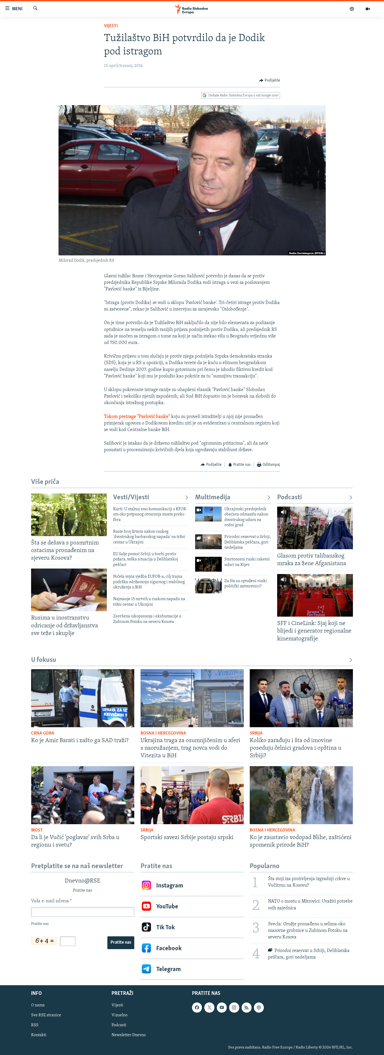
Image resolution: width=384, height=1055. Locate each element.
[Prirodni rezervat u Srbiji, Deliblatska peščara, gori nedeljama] (208, 541)
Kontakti (38, 1035)
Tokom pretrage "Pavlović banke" (137, 417)
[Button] (269, 80)
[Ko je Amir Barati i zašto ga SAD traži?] (82, 698)
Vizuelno (119, 1015)
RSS (34, 1025)
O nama (38, 1006)
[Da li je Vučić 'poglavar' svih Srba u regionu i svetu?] (82, 795)
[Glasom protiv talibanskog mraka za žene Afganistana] (315, 528)
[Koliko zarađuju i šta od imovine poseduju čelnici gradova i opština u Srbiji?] (301, 698)
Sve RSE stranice (46, 1015)
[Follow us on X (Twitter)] (209, 1008)
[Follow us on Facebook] (197, 1008)
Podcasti (289, 497)
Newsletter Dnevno (129, 1035)
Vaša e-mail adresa (51, 901)
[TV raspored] (259, 1008)
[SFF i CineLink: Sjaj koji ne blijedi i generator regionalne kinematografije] (315, 595)
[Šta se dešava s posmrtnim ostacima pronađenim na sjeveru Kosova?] (69, 515)
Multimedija (212, 497)
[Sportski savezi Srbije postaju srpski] (192, 795)
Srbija (256, 733)
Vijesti (111, 26)
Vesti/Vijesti (131, 497)
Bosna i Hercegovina (163, 733)
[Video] (368, 9)
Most (37, 830)
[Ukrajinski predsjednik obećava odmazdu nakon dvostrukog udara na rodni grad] (208, 514)
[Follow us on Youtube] (222, 1008)
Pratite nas (120, 942)
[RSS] (247, 1008)
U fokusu (43, 660)
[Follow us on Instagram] (234, 1008)
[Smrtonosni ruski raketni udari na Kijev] (208, 564)
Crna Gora (42, 733)
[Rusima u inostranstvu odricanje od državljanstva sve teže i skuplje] (69, 590)
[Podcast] (352, 9)
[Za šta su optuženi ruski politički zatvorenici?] (208, 585)
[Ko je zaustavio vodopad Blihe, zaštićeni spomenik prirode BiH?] (301, 795)
